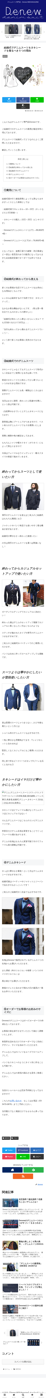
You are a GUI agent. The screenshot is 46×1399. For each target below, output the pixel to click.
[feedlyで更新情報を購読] (33, 1170)
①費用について (14, 164)
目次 (20, 159)
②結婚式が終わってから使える (20, 167)
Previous (2, 32)
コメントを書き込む (23, 1362)
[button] (41, 672)
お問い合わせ (16, 1101)
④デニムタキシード (16, 174)
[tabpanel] (13, 32)
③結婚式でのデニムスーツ (18, 171)
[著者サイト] (12, 1170)
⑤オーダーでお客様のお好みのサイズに (23, 178)
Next (44, 32)
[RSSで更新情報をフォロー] (23, 1176)
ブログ (15, 1138)
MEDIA (7, 1138)
